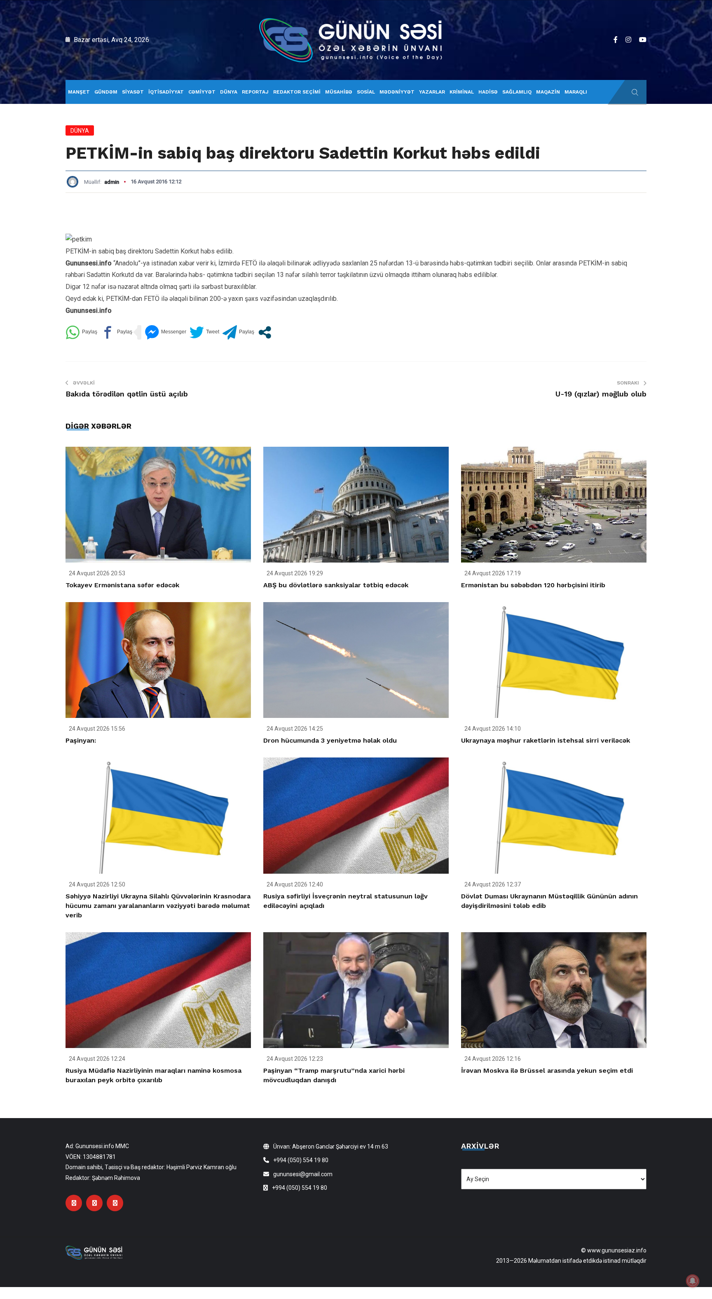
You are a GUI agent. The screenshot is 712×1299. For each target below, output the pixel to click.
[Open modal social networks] (265, 332)
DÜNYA (228, 92)
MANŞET (79, 92)
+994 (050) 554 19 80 (300, 1160)
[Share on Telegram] (238, 332)
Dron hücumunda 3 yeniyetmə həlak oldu (330, 740)
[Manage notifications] (692, 1280)
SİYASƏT (133, 92)
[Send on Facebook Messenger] (165, 332)
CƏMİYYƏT (201, 92)
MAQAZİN (548, 92)
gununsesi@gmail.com (303, 1174)
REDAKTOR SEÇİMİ (297, 92)
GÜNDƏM (105, 92)
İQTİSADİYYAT (166, 92)
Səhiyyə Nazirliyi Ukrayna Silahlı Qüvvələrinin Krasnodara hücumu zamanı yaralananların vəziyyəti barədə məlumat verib (158, 905)
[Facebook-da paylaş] (116, 332)
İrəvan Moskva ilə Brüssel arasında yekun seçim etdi (547, 1070)
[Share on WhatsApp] (81, 332)
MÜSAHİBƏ (338, 92)
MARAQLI (575, 92)
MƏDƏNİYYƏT (397, 92)
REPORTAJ (255, 92)
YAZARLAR (432, 92)
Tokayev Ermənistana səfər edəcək (122, 585)
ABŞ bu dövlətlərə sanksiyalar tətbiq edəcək (335, 585)
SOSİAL (366, 92)
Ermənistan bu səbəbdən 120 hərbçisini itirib (533, 585)
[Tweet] (204, 332)
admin (111, 182)
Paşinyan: (81, 740)
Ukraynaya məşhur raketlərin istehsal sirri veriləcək (545, 740)
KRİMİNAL (462, 92)
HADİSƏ (488, 92)
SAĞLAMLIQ (517, 92)
